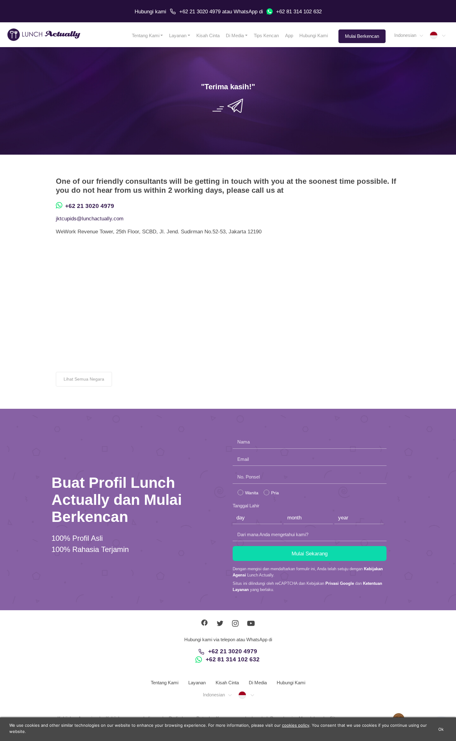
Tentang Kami (145, 35)
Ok (441, 729)
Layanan (177, 35)
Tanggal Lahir (246, 505)
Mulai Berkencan (362, 36)
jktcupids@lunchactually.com (89, 219)
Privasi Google (339, 583)
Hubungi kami (150, 12)
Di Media (235, 35)
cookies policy (295, 725)
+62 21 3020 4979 (200, 12)
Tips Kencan (266, 35)
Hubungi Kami (313, 35)
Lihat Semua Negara (84, 379)
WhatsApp (245, 12)
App (289, 35)
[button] (408, 35)
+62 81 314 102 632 (299, 12)
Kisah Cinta (208, 35)
